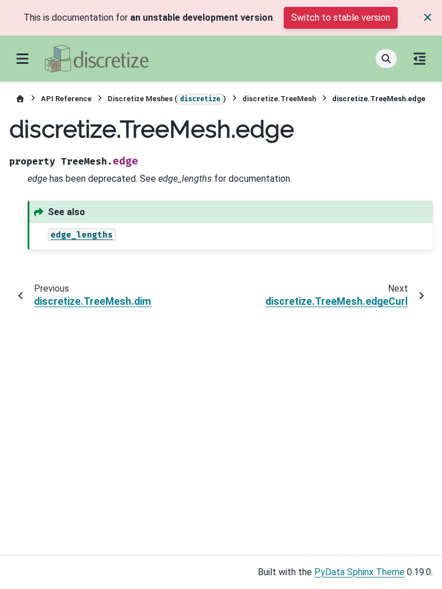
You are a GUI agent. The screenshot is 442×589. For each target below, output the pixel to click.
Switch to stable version (340, 17)
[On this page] (419, 58)
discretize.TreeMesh (279, 98)
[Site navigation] (22, 58)
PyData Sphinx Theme (359, 572)
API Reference (66, 98)
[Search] (386, 58)
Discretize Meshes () (167, 98)
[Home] (20, 99)
